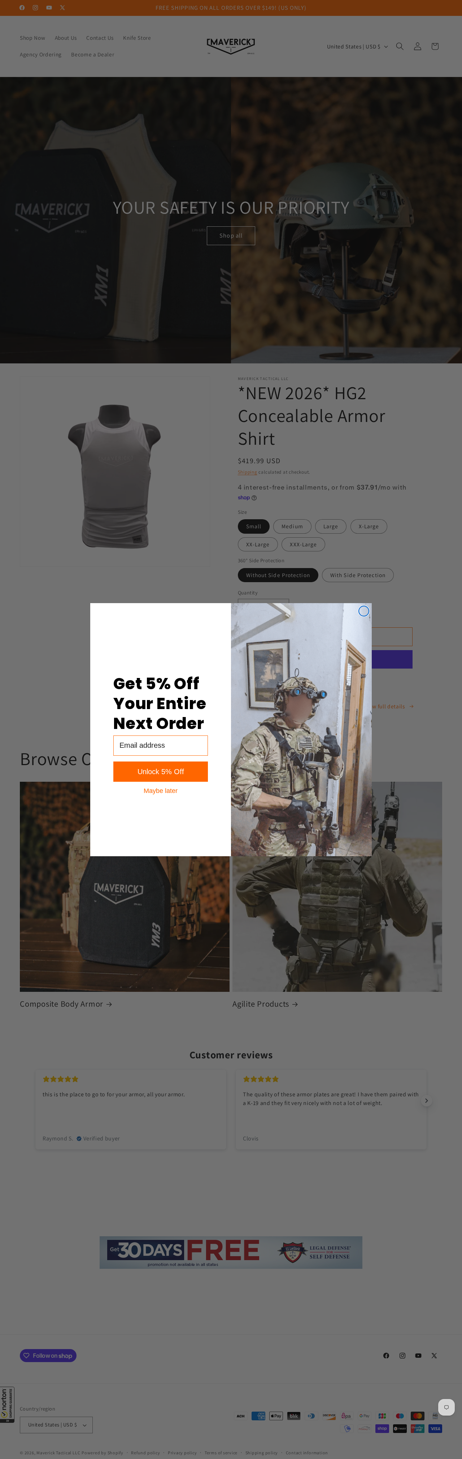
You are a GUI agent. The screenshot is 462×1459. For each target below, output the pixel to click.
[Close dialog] (364, 611)
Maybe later (161, 790)
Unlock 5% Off (161, 772)
